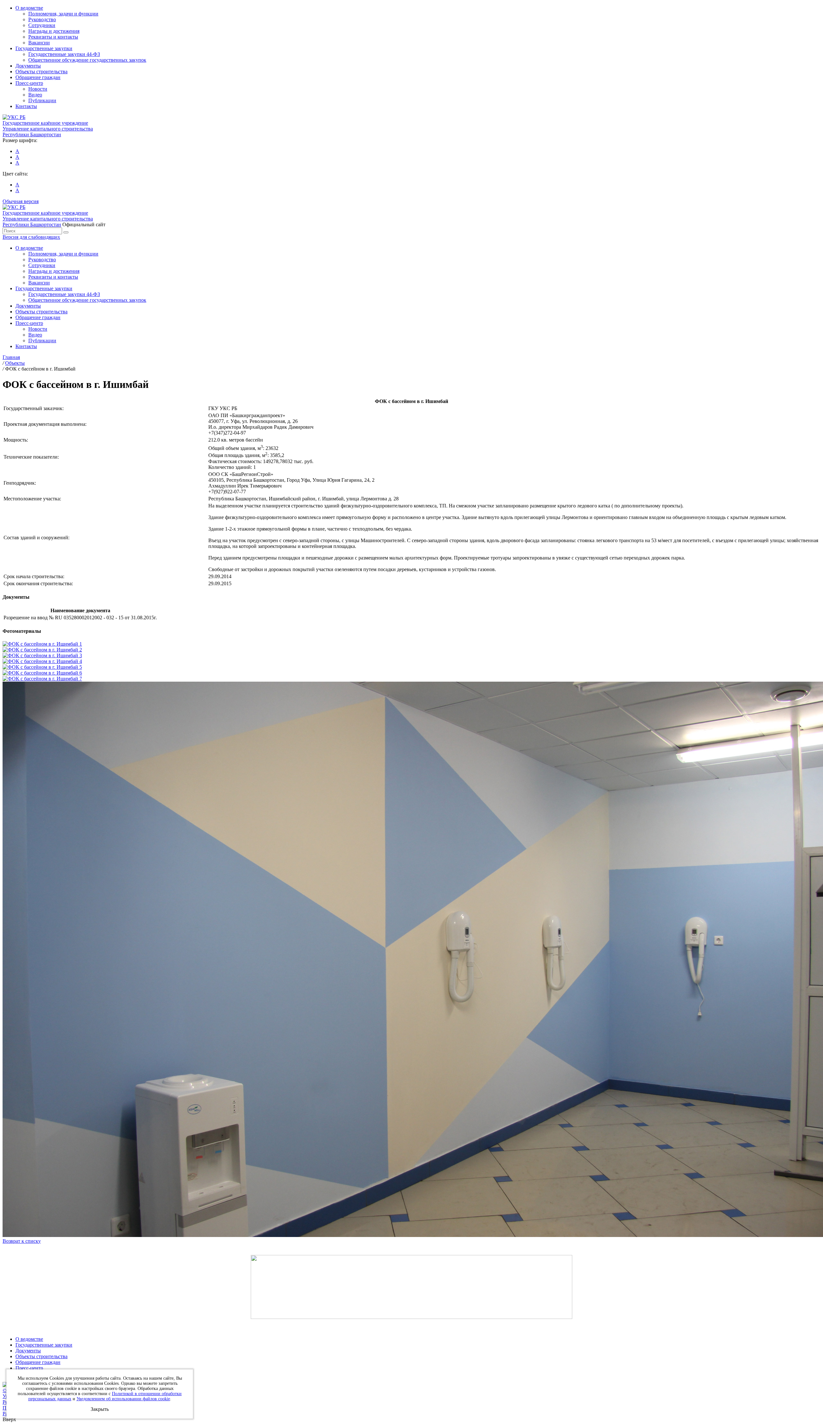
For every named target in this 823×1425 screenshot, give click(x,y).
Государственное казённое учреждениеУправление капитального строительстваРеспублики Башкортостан (48, 218)
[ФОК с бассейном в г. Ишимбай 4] (42, 661)
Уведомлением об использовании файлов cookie (123, 1398)
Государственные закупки (43, 48)
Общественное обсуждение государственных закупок (87, 60)
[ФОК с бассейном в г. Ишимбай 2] (42, 649)
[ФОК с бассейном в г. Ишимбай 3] (42, 655)
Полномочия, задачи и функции (63, 13)
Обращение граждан (37, 77)
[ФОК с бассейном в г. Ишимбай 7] (42, 678)
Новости (37, 89)
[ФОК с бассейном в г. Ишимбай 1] (42, 644)
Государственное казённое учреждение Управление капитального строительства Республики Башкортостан (48, 128)
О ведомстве (29, 8)
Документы (28, 65)
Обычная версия (21, 201)
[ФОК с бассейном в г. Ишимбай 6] (42, 673)
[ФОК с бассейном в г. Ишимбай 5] (42, 667)
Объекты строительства (41, 71)
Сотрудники (41, 25)
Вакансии (39, 42)
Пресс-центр (29, 83)
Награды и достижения (53, 31)
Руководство (42, 19)
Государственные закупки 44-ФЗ (64, 54)
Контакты (26, 106)
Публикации (42, 100)
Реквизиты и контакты (53, 37)
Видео (35, 94)
